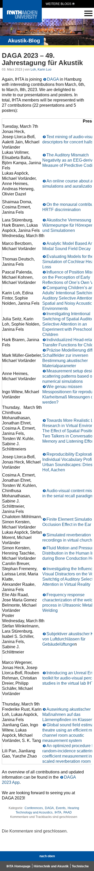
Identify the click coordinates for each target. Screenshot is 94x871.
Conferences (34, 808)
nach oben (47, 856)
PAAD (67, 812)
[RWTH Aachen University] (22, 21)
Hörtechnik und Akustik (51, 866)
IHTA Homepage (19, 866)
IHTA (58, 812)
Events (61, 808)
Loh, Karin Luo (41, 69)
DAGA (53, 79)
